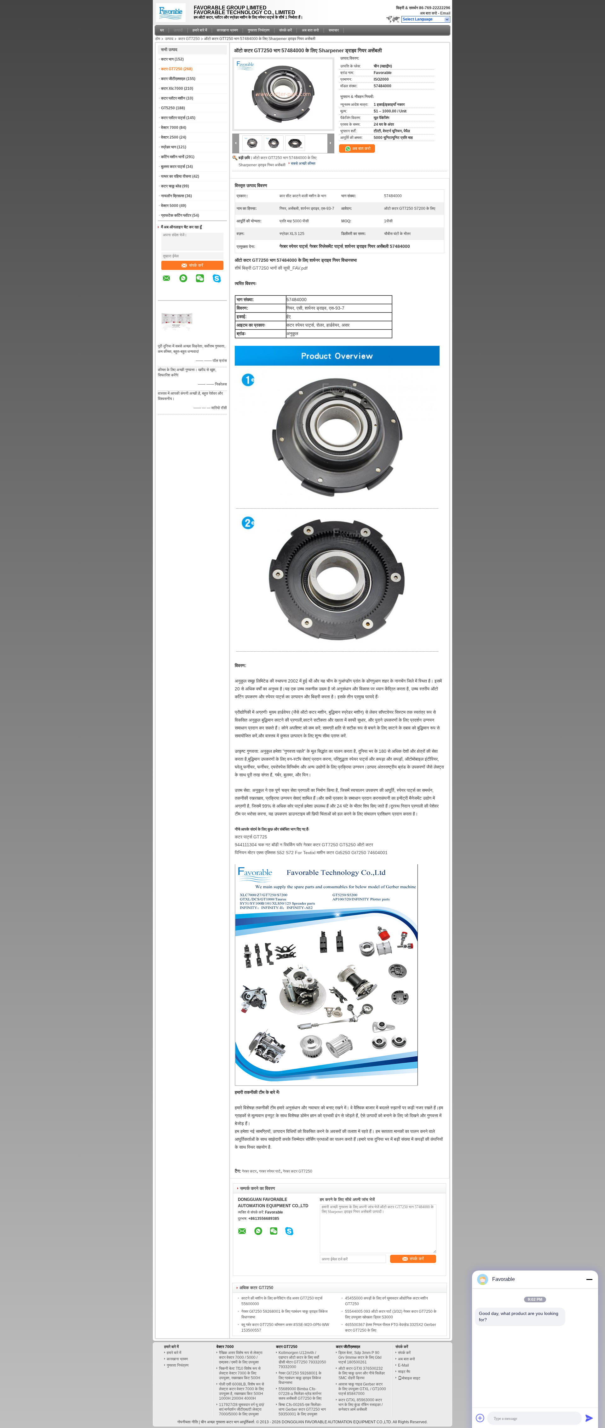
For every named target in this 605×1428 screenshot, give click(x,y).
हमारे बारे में (200, 30)
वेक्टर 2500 (169, 137)
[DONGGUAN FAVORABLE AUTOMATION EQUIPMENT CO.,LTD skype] (221, 282)
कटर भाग (167, 59)
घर (162, 30)
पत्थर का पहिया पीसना (176, 176)
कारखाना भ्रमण (227, 30)
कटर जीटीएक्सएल (173, 79)
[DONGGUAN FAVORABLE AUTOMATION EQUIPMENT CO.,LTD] (447, 19)
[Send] (589, 1418)
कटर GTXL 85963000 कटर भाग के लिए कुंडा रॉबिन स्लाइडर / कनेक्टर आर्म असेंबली (360, 1405)
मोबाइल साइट (411, 1378)
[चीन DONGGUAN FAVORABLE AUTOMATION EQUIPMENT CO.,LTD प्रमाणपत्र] (177, 338)
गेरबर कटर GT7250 (297, 1171)
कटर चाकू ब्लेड (171, 186)
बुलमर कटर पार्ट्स (173, 166)
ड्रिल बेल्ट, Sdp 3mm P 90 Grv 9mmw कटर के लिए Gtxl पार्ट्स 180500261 (360, 1357)
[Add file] (480, 1418)
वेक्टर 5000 (169, 205)
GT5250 (168, 108)
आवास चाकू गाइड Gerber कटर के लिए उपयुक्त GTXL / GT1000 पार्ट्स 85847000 (362, 1389)
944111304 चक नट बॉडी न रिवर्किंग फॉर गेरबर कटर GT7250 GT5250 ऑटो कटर (304, 844)
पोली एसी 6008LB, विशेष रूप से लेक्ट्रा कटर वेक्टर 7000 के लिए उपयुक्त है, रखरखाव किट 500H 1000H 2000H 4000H (241, 1391)
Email (445, 13)
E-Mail (403, 1365)
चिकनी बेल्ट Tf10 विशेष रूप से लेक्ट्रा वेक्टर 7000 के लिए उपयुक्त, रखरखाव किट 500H (240, 1373)
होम (157, 39)
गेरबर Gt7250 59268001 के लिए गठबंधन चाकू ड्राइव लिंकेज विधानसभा (300, 1378)
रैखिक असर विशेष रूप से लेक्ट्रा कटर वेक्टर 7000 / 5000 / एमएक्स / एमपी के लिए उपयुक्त (240, 1357)
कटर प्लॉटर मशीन (173, 98)
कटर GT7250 (189, 39)
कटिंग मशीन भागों (172, 157)
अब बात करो (428, 13)
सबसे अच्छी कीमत (303, 163)
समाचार (334, 30)
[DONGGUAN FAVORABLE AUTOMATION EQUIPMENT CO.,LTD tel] (166, 294)
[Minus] (589, 1279)
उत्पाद (169, 39)
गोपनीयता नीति (187, 1422)
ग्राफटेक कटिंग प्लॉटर (176, 215)
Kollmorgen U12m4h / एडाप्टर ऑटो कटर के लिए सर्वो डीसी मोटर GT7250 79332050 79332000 (302, 1360)
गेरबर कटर (249, 1171)
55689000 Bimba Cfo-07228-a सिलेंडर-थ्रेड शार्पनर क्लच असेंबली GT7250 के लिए (300, 1394)
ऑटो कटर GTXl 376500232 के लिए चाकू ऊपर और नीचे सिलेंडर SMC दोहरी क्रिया (361, 1373)
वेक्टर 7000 (169, 127)
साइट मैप (404, 1371)
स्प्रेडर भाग (168, 147)
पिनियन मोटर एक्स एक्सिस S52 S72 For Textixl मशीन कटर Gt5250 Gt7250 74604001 (311, 852)
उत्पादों (178, 30)
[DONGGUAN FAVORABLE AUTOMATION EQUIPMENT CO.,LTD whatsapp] (187, 282)
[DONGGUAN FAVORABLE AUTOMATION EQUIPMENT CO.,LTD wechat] (204, 282)
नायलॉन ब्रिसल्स (172, 196)
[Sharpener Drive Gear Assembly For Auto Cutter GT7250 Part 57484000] (283, 94)
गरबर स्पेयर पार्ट (269, 1171)
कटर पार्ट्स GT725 (251, 836)
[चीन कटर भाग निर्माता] (172, 11)
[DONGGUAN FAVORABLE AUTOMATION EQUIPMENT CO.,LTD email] (170, 282)
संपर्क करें (285, 30)
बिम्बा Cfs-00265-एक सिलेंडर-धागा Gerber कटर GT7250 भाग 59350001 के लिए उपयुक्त (302, 1409)
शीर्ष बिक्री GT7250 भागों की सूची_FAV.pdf (271, 268)
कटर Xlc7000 (172, 88)
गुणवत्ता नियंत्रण (258, 30)
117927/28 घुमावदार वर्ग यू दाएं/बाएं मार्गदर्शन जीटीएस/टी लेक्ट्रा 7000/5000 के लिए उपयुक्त (241, 1409)
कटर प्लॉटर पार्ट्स (173, 118)
